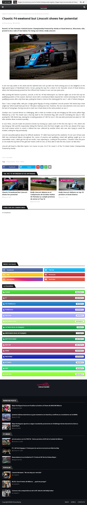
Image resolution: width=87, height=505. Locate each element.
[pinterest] (64, 274)
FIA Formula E (41, 304)
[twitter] (64, 270)
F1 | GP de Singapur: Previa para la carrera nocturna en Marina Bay (35, 448)
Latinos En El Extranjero (41, 327)
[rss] (22, 274)
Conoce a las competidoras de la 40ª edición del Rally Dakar (33, 491)
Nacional (41, 357)
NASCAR (41, 345)
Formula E (41, 310)
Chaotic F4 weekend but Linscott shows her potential (14, 193)
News (14, 14)
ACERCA (73, 502)
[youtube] (64, 279)
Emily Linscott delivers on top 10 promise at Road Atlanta (71, 193)
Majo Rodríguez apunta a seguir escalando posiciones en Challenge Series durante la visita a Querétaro (45, 425)
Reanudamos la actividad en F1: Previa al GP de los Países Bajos (34, 457)
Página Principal (7, 14)
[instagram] (22, 279)
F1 (41, 298)
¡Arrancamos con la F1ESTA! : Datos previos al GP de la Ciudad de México (37, 439)
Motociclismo (41, 339)
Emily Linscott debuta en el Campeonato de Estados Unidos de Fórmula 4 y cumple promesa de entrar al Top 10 (42, 195)
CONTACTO (81, 502)
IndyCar (41, 316)
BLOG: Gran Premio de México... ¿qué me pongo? (29, 482)
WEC (41, 368)
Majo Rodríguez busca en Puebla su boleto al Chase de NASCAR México (41, 2)
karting (41, 374)
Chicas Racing (8, 23)
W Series (41, 362)
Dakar (41, 292)
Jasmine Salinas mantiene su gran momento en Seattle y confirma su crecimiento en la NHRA (44, 415)
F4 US (17, 162)
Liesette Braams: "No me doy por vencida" (27, 472)
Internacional (41, 321)
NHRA (41, 351)
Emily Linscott (11, 162)
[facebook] (22, 270)
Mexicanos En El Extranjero (41, 333)
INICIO (67, 502)
